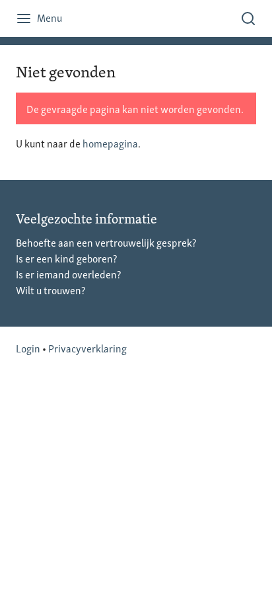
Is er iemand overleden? (68, 273)
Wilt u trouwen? (50, 289)
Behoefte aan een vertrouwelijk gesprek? (106, 242)
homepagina (110, 142)
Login (28, 347)
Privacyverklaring (87, 347)
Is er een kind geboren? (66, 257)
